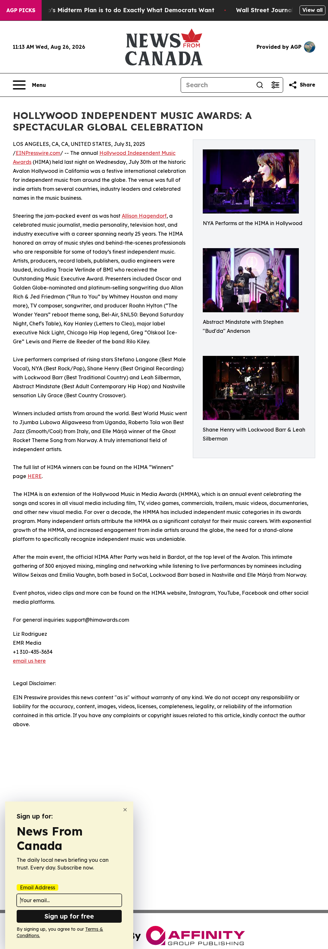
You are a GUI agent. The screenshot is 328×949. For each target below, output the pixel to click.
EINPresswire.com (38, 153)
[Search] (259, 85)
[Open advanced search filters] (275, 85)
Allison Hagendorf (144, 216)
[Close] (125, 810)
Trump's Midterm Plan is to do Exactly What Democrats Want (123, 10)
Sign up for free (69, 916)
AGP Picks (20, 10)
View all (312, 10)
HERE (35, 476)
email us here (29, 661)
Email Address (37, 887)
